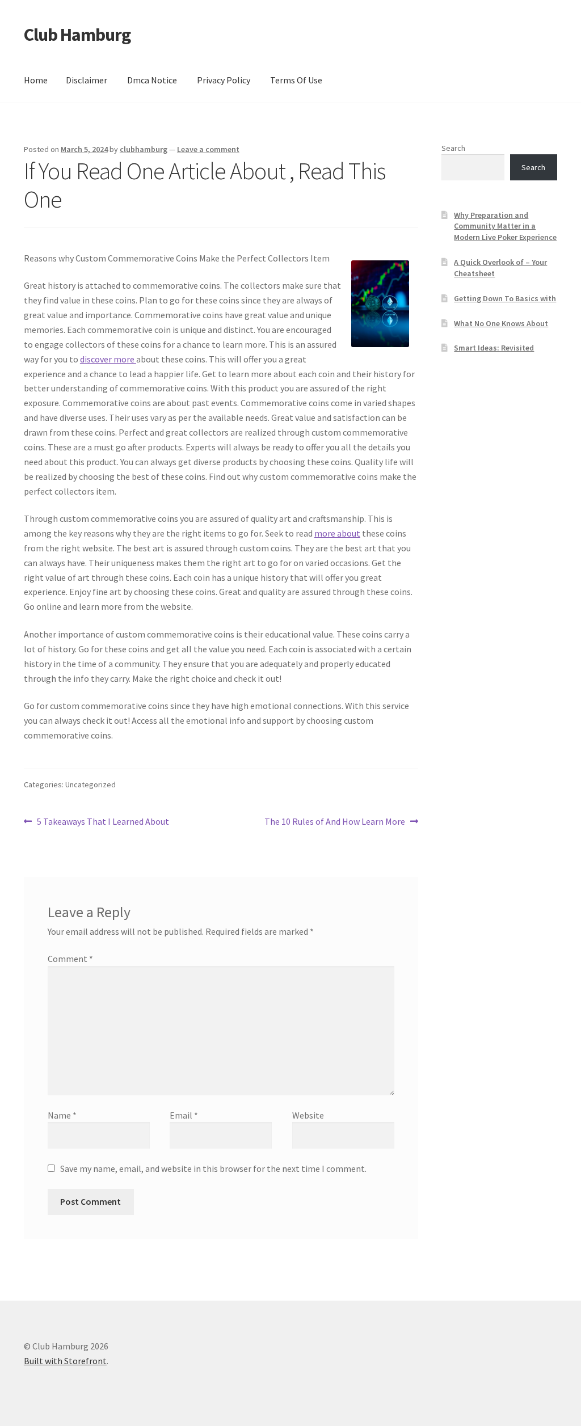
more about (337, 533)
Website (308, 1115)
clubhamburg (143, 149)
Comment (70, 958)
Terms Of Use (296, 80)
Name (62, 1115)
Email (184, 1115)
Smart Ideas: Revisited (494, 348)
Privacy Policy (223, 80)
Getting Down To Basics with (505, 298)
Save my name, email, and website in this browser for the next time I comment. (213, 1168)
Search (453, 148)
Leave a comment (208, 149)
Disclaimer (86, 80)
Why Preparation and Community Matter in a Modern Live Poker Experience (505, 226)
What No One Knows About (501, 323)
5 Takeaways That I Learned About (102, 822)
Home (36, 80)
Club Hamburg (77, 34)
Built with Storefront (65, 1360)
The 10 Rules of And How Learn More (334, 822)
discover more (108, 359)
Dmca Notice (152, 80)
